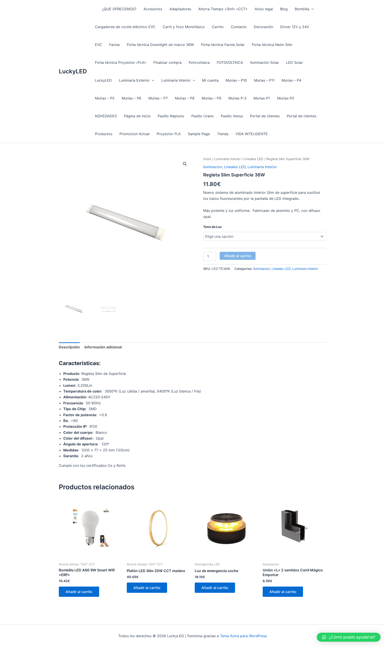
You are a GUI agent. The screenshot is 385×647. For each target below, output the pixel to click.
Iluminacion (212, 167)
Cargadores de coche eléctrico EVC (125, 27)
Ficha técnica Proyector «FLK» (120, 62)
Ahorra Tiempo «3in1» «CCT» (223, 9)
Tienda (222, 134)
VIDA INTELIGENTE (252, 134)
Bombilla (302, 9)
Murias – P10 (236, 80)
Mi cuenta (210, 80)
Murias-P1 (262, 98)
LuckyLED (73, 71)
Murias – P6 (131, 98)
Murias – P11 (264, 80)
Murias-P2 (285, 98)
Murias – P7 (158, 98)
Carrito (218, 27)
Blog (284, 9)
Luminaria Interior (176, 80)
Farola (114, 44)
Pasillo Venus (232, 116)
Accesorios (152, 9)
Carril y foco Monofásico (184, 27)
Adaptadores (180, 9)
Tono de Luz (212, 227)
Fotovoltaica (199, 62)
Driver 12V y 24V (294, 27)
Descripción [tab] (69, 347)
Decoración (263, 27)
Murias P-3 (237, 98)
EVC (98, 44)
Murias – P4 (291, 80)
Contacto (239, 27)
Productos (103, 134)
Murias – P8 (185, 98)
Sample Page (199, 134)
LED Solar (294, 62)
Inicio (207, 159)
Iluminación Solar (264, 62)
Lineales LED (253, 159)
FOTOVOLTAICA (230, 62)
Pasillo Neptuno (171, 116)
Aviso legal (264, 9)
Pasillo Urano (202, 116)
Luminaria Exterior (134, 80)
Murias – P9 (211, 98)
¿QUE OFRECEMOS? (119, 9)
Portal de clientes (265, 116)
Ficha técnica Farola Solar (223, 44)
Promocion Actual (134, 134)
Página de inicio (137, 116)
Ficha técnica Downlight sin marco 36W (160, 44)
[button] (311, 9)
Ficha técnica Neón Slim (272, 44)
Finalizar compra (168, 62)
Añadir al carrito (237, 256)
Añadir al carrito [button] (79, 591)
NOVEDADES (106, 116)
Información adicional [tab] (103, 347)
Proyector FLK (169, 134)
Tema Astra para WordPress (243, 636)
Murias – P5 (105, 98)
